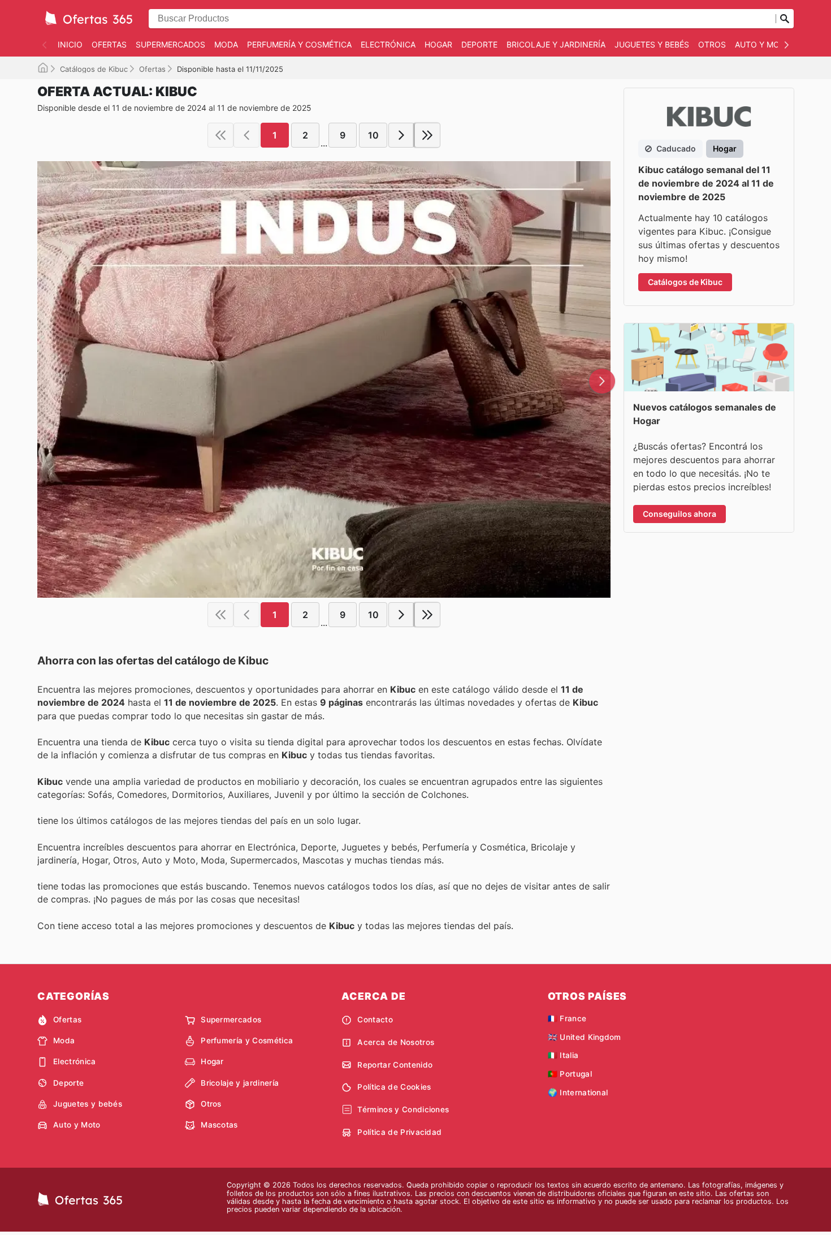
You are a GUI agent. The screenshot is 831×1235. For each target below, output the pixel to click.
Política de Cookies (394, 1086)
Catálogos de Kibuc (94, 69)
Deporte (479, 44)
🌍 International (578, 1092)
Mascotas (219, 1124)
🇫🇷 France (567, 1018)
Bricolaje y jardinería (556, 44)
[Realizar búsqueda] (785, 19)
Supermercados (170, 44)
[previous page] (246, 135)
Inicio (70, 44)
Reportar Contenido (394, 1064)
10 (373, 135)
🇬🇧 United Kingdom (584, 1037)
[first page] (220, 135)
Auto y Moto (763, 44)
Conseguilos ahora (679, 514)
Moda (226, 44)
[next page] (401, 135)
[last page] (427, 135)
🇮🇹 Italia (563, 1055)
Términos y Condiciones (403, 1109)
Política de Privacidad (399, 1132)
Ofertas (109, 44)
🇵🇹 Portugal (570, 1073)
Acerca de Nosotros (395, 1042)
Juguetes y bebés (651, 44)
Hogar (438, 44)
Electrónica (388, 44)
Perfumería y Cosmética (299, 44)
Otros (712, 44)
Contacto (375, 1019)
